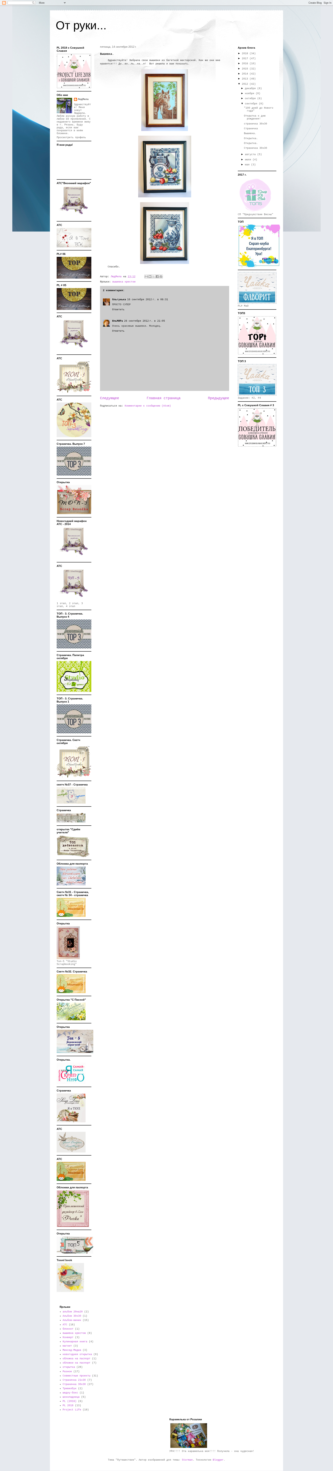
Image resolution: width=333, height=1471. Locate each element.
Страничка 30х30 (255, 148)
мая (248, 164)
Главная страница (164, 398)
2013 (246, 78)
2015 (246, 68)
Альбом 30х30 (72, 1316)
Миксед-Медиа (72, 1350)
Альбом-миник (72, 1320)
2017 (246, 58)
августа (251, 154)
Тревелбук (70, 1388)
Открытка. (251, 138)
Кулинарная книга (75, 1341)
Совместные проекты (76, 1375)
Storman (187, 1459)
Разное (67, 1371)
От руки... (81, 25)
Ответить (118, 309)
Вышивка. (250, 133)
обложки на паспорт (76, 1362)
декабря (251, 88)
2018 (246, 53)
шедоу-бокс (70, 1392)
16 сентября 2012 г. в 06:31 (147, 299)
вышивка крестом (123, 281)
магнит (67, 1345)
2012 (246, 84)
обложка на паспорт (76, 1358)
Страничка (251, 128)
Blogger (218, 1459)
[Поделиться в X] (154, 276)
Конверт (68, 1337)
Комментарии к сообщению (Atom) (148, 405)
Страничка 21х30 (74, 1380)
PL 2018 (68, 1405)
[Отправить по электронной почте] (146, 276)
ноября (250, 93)
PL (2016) (70, 1401)
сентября (252, 103)
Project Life (72, 1409)
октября (251, 98)
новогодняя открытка (77, 1354)
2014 (246, 73)
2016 (246, 63)
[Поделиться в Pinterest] (161, 276)
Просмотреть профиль (71, 137)
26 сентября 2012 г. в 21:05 (144, 321)
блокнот (68, 1328)
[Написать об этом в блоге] (150, 276)
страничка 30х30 (255, 123)
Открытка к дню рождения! (255, 117)
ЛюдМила (83, 99)
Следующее (109, 398)
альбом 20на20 (73, 1311)
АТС (65, 1324)
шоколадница (71, 1397)
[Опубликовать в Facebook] (157, 276)
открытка (69, 1367)
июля (249, 159)
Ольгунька (119, 299)
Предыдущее (218, 398)
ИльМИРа (117, 321)
